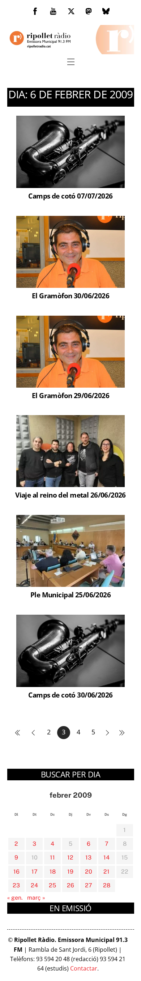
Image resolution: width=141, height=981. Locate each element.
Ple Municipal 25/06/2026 (70, 595)
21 (106, 871)
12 (70, 857)
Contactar (83, 968)
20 (88, 871)
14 (106, 857)
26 (70, 885)
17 (34, 871)
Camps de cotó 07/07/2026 (70, 196)
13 (88, 857)
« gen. (15, 897)
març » (36, 897)
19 (70, 871)
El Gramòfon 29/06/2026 (70, 395)
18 (53, 871)
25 (52, 885)
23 (16, 885)
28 (106, 885)
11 (52, 857)
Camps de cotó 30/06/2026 (70, 695)
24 (34, 885)
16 (16, 871)
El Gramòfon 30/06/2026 (70, 295)
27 (88, 885)
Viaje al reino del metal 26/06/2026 (70, 495)
